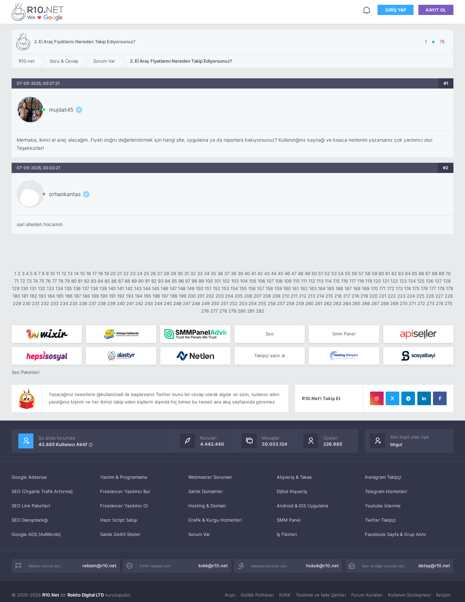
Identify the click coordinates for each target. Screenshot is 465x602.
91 (147, 281)
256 (272, 303)
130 (24, 288)
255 (262, 303)
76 (48, 281)
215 (329, 296)
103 (235, 281)
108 (279, 281)
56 (354, 273)
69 (441, 273)
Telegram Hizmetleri (386, 491)
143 (138, 288)
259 (300, 303)
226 (430, 296)
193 (129, 296)
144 (146, 288)
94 (167, 281)
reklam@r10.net (99, 565)
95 (174, 281)
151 (208, 288)
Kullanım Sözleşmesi (409, 595)
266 (366, 303)
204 (229, 296)
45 (280, 273)
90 (141, 281)
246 (177, 303)
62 (394, 273)
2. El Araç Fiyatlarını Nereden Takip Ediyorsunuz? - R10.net (39, 11)
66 (421, 273)
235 (73, 303)
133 (50, 288)
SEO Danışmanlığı (30, 520)
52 (327, 273)
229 (17, 303)
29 (173, 273)
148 (182, 288)
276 (205, 311)
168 (356, 288)
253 (243, 303)
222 (392, 296)
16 (88, 273)
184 (51, 296)
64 (408, 273)
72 (22, 281)
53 (334, 273)
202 (210, 296)
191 (112, 296)
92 (154, 281)
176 (424, 288)
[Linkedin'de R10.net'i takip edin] (424, 398)
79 (67, 281)
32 (193, 273)
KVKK (284, 595)
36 (220, 273)
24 (139, 273)
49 (307, 273)
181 (24, 296)
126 (429, 281)
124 (412, 281)
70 (448, 273)
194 (138, 296)
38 (233, 273)
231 (35, 303)
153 (225, 288)
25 (146, 273)
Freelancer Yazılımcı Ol (124, 505)
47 (293, 273)
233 (54, 303)
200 (192, 296)
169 (365, 288)
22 (126, 273)
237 (92, 303)
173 (399, 288)
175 (415, 288)
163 (313, 288)
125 (420, 281)
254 (252, 303)
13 (70, 273)
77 (54, 281)
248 (196, 303)
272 (421, 303)
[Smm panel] (195, 334)
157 (260, 288)
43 (267, 273)
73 (29, 281)
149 (190, 288)
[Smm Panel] (418, 334)
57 (361, 273)
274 (439, 303)
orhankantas (65, 194)
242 (139, 303)
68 (434, 273)
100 (209, 281)
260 (309, 303)
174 (407, 288)
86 (114, 281)
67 (428, 273)
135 (68, 288)
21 (119, 273)
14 (76, 273)
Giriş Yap (395, 10)
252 (233, 303)
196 (156, 296)
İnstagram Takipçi (383, 477)
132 (41, 288)
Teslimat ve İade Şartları (321, 595)
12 (64, 273)
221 (382, 296)
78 (60, 281)
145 (155, 288)
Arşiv (230, 595)
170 (374, 288)
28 (166, 273)
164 (321, 288)
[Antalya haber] (121, 334)
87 (120, 281)
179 (449, 288)
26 (153, 273)
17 (94, 273)
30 (180, 273)
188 (86, 296)
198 (173, 296)
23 (132, 273)
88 (127, 281)
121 (385, 281)
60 (381, 273)
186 (69, 296)
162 (304, 288)
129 (15, 288)
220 (373, 296)
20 (113, 273)
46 (287, 273)
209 (276, 296)
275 (448, 303)
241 (130, 303)
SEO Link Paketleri (31, 505)
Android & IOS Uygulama (302, 505)
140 (112, 288)
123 (403, 281)
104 (243, 281)
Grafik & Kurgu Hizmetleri (215, 520)
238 (102, 303)
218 (355, 296)
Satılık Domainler (205, 491)
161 (295, 288)
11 (58, 273)
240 (121, 303)
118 (360, 281)
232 (45, 303)
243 (149, 303)
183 (42, 296)
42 (260, 273)
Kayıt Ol (436, 10)
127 (438, 281)
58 (367, 273)
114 (328, 281)
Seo (270, 333)
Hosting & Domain (207, 505)
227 (439, 296)
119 (368, 281)
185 (60, 296)
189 (95, 296)
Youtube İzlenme (383, 505)
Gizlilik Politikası (257, 595)
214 (320, 296)
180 (16, 296)
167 (348, 288)
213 (311, 296)
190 (104, 296)
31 (186, 273)
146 (164, 288)
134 (59, 288)
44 (273, 273)
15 (82, 273)
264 (347, 303)
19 (106, 273)
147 (173, 288)
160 (287, 288)
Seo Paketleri (25, 372)
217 (346, 296)
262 (328, 303)
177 (432, 288)
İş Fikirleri (287, 534)
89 (134, 281)
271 (412, 303)
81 (80, 281)
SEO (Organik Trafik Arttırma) (42, 491)
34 (206, 273)
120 (377, 281)
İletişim (443, 595)
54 (340, 273)
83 (93, 281)
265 (356, 303)
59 (374, 273)
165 (330, 288)
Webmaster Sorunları (210, 477)
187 (77, 296)
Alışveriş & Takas (294, 477)
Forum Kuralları (367, 595)
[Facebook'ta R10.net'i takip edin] (440, 398)
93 (160, 281)
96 (181, 281)
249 (206, 303)
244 (158, 303)
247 (187, 303)
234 (64, 303)
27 (159, 273)
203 (219, 296)
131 (33, 288)
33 (200, 273)
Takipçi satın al (269, 355)
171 (382, 288)
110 (296, 281)
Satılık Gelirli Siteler (120, 534)
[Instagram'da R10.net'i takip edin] (377, 398)
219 (364, 296)
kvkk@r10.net (213, 565)
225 (420, 296)
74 (35, 281)
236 (83, 303)
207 (257, 296)
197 (165, 296)
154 (234, 288)
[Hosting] (121, 356)
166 (339, 288)
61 (387, 273)
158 (269, 288)
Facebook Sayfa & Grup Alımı (395, 534)
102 (226, 281)
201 (201, 296)
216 (338, 296)
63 (401, 273)
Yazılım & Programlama (123, 477)
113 (320, 281)
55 (347, 273)
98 (194, 281)
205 (239, 296)
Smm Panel (343, 333)
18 (100, 273)
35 (213, 273)
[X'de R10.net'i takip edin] (392, 398)
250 (215, 303)
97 (187, 281)
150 (199, 288)
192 (121, 296)
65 (414, 273)
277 (214, 311)
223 (401, 296)
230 (26, 303)
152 (216, 288)
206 (248, 296)
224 (411, 296)
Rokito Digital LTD (85, 595)
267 (375, 303)
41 (253, 273)
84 (100, 281)
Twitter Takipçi (380, 520)
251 (224, 303)
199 (182, 296)
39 (240, 273)
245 (168, 303)
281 (251, 311)
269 (394, 303)
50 (314, 273)
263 (337, 303)
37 (226, 273)
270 (403, 303)
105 (252, 281)
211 (294, 296)
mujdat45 (61, 109)
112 (311, 281)
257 (281, 303)
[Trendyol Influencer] (47, 334)
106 (261, 281)
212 (302, 296)
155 (243, 288)
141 (120, 288)
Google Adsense (29, 477)
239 (111, 303)
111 (304, 281)
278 (223, 311)
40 (247, 273)
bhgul (396, 444)
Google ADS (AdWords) (36, 534)
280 (242, 311)
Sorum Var (199, 534)
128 (447, 281)
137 (85, 288)
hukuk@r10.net (322, 565)
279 (232, 311)
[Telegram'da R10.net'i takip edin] (408, 398)
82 (87, 281)
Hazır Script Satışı (118, 520)
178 (441, 288)
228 (449, 296)
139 (103, 288)
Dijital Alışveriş (292, 491)
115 (336, 281)
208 (267, 296)
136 (77, 288)
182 (33, 296)
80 (74, 281)
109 (287, 281)
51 (320, 273)
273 (430, 303)
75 (41, 281)
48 (300, 273)
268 (385, 303)
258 (290, 303)
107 (270, 281)
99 (201, 281)
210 (285, 296)
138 (94, 288)
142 (129, 288)
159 (278, 288)
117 (352, 281)
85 (107, 281)
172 (390, 288)
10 (52, 273)
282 (260, 311)
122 (394, 281)
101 (217, 281)
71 (16, 281)
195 (147, 296)
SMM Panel (289, 520)
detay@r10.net (434, 565)
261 (318, 303)
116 (344, 281)
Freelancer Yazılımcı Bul (125, 491)
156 (252, 288)
